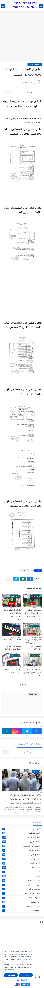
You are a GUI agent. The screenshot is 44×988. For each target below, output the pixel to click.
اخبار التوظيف (21, 833)
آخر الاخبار (21, 829)
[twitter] (27, 731)
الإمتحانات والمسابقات (21, 846)
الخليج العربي (21, 854)
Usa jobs (22, 910)
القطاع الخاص (21, 859)
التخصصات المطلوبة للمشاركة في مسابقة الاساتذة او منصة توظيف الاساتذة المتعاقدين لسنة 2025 (25, 799)
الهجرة (21, 876)
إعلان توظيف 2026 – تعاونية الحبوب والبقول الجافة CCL (32, 673)
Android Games (22, 906)
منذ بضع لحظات (35, 607)
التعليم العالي (21, 850)
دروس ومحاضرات (22, 885)
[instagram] (17, 731)
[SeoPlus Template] (40, 977)
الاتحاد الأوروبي (21, 841)
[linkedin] (7, 731)
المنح (22, 872)
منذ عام (37, 793)
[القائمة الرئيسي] (41, 6)
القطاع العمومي (21, 867)
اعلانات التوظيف (34, 64)
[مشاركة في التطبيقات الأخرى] (9, 579)
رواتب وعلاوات (22, 889)
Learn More (11, 975)
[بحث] (3, 6)
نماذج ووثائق (21, 902)
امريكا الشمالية (21, 880)
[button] (30, 579)
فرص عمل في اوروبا (22, 893)
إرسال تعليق (33, 694)
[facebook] (37, 731)
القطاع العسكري (21, 863)
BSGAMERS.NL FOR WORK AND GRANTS (24, 5)
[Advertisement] (22, 36)
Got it (26, 975)
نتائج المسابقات (22, 898)
